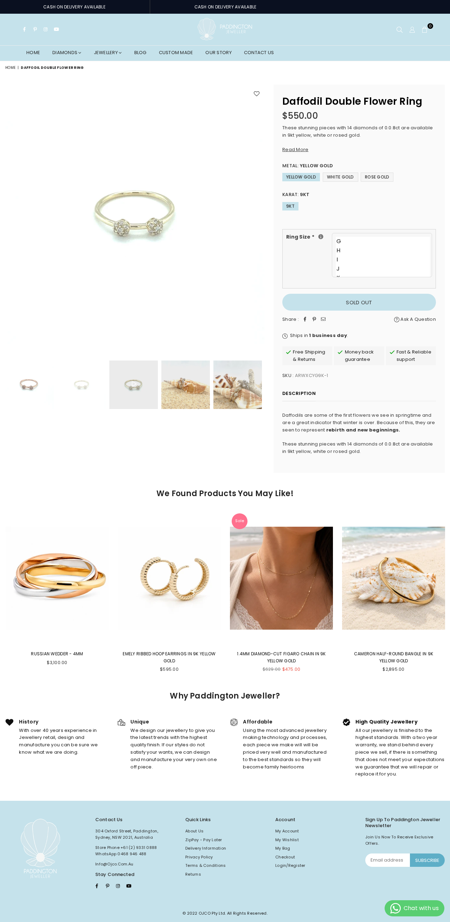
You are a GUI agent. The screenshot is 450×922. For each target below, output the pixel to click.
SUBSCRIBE (427, 860)
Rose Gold (377, 177)
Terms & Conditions (205, 865)
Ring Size (309, 236)
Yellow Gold (301, 177)
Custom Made (176, 52)
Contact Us (259, 52)
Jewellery (106, 52)
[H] (383, 250)
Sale (239, 521)
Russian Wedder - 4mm (57, 654)
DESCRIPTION (299, 393)
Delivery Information (205, 848)
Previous (11, 215)
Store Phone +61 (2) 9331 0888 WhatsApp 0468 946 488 (126, 851)
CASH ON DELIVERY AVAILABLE (74, 7)
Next (258, 215)
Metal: (307, 165)
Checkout (285, 857)
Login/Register (290, 865)
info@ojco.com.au (114, 864)
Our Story (218, 52)
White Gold (340, 177)
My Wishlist (287, 840)
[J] (383, 268)
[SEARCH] (399, 29)
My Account (287, 831)
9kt (290, 206)
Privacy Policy (199, 857)
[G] (383, 241)
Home (33, 52)
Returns (193, 874)
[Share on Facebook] (305, 319)
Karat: (296, 194)
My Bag (282, 848)
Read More (295, 149)
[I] (383, 259)
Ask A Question (417, 319)
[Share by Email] (323, 319)
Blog (140, 52)
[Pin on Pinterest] (314, 319)
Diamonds (65, 52)
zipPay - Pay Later (203, 840)
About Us (194, 831)
